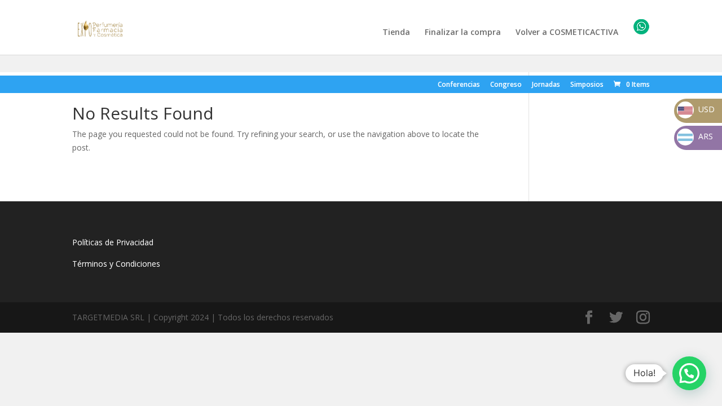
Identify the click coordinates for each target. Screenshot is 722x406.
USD (696, 109)
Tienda (396, 32)
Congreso (506, 85)
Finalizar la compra (463, 32)
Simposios (587, 85)
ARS (696, 136)
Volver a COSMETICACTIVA (567, 32)
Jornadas (546, 85)
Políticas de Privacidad (112, 242)
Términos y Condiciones (116, 263)
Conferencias (459, 85)
